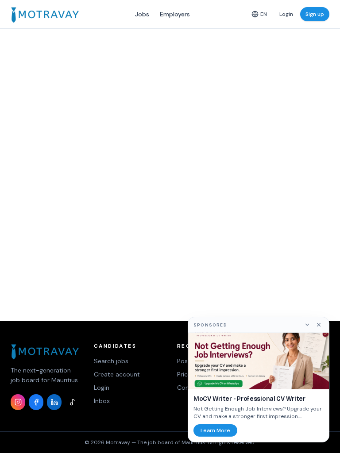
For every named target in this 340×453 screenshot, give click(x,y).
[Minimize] (307, 325)
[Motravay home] (45, 14)
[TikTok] (72, 402)
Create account (117, 374)
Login (286, 14)
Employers (175, 14)
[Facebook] (36, 402)
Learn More (215, 430)
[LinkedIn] (54, 402)
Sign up (314, 14)
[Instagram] (18, 402)
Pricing (186, 374)
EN (263, 14)
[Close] (319, 325)
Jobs (142, 14)
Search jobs (111, 361)
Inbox (102, 401)
